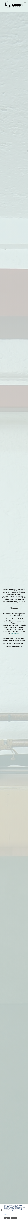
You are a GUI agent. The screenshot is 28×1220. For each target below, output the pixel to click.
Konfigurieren (6, 1214)
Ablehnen (14, 1218)
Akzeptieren (6, 1218)
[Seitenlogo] (14, 4)
